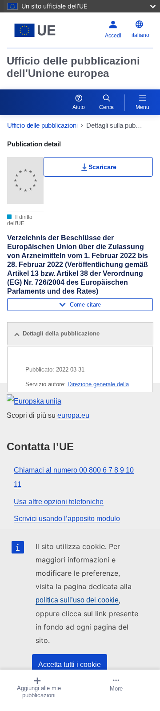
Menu (142, 107)
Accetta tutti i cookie (69, 664)
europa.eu (73, 415)
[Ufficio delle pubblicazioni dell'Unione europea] (35, 30)
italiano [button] (140, 35)
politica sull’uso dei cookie (77, 600)
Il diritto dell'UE (19, 220)
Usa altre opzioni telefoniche (59, 501)
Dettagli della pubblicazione (61, 333)
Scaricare (102, 166)
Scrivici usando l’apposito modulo (67, 518)
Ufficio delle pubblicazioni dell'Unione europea (73, 67)
